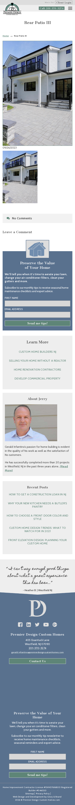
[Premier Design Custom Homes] (12, 9)
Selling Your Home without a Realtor (37, 360)
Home (6, 35)
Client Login (63, 2)
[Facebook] (20, 624)
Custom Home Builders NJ (37, 351)
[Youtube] (46, 624)
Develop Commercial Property (37, 378)
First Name (11, 297)
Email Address (14, 309)
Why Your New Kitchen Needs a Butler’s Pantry (37, 505)
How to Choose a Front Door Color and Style (37, 517)
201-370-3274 (37, 648)
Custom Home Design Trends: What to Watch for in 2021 (37, 529)
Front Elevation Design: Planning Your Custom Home (37, 541)
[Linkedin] (28, 624)
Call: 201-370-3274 (51, 8)
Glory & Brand (54, 796)
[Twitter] (37, 624)
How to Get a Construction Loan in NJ (37, 494)
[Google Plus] (54, 624)
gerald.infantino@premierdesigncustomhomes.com (37, 652)
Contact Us (37, 661)
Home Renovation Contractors (37, 369)
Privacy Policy (43, 793)
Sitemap (29, 793)
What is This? (50, 2)
